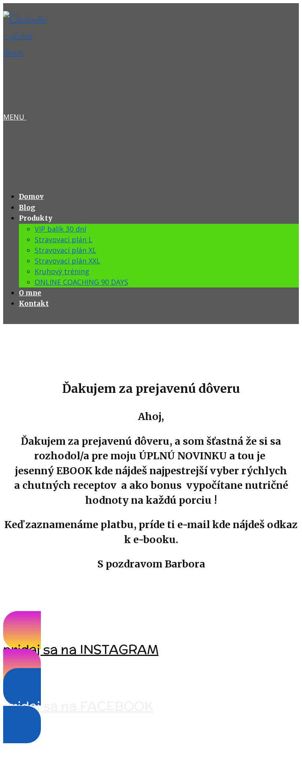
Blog (27, 207)
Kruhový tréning (62, 271)
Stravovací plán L (63, 239)
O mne (30, 293)
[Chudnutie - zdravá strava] (26, 52)
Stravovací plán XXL (67, 260)
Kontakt (34, 303)
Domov (31, 196)
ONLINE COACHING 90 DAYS (81, 282)
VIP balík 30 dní (60, 229)
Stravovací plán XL (65, 250)
